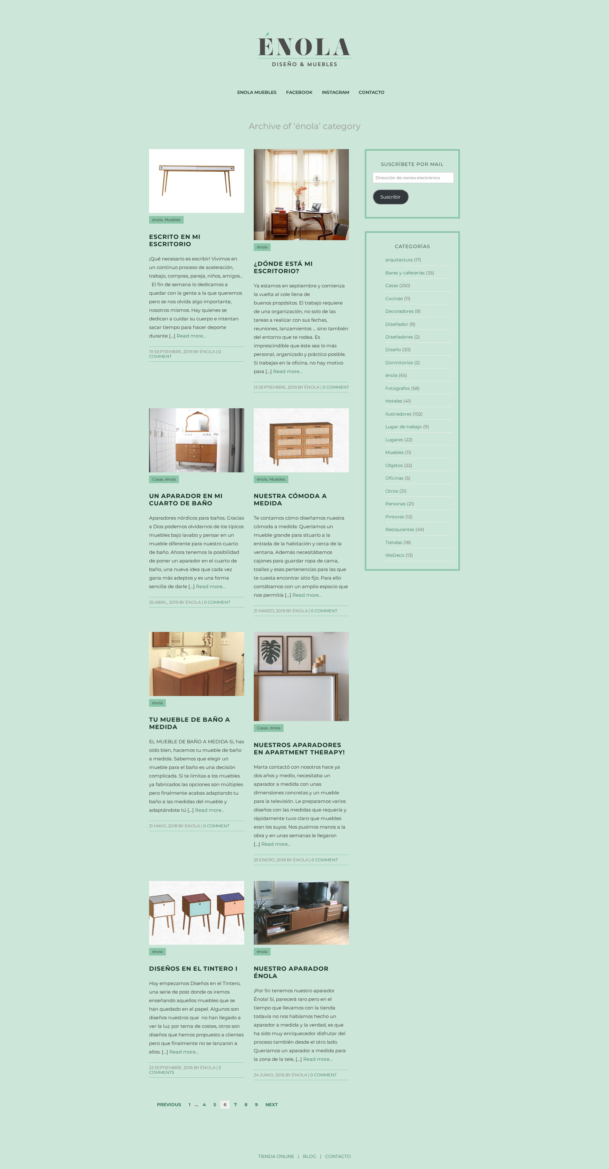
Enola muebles (257, 92)
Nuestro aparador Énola (291, 972)
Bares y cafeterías (405, 272)
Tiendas (393, 542)
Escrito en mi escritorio (174, 240)
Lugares (394, 439)
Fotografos (397, 388)
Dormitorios (399, 362)
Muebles (172, 220)
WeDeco (394, 555)
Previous (169, 1104)
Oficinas (394, 478)
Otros (391, 491)
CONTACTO (338, 1156)
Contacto (371, 92)
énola (157, 220)
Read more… (191, 336)
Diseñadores (399, 336)
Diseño (393, 349)
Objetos (394, 465)
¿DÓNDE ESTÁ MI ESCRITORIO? (283, 267)
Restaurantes (399, 529)
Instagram (335, 92)
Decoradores (399, 311)
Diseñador (396, 324)
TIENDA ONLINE (276, 1156)
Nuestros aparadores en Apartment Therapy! (299, 748)
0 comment (336, 387)
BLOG (309, 1156)
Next (271, 1104)
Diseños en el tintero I (193, 968)
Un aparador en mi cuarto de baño (186, 499)
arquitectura (399, 259)
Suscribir (390, 197)
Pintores (394, 516)
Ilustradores (398, 414)
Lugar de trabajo (403, 426)
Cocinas (394, 298)
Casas (157, 479)
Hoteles (393, 401)
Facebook (299, 92)
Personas (395, 503)
